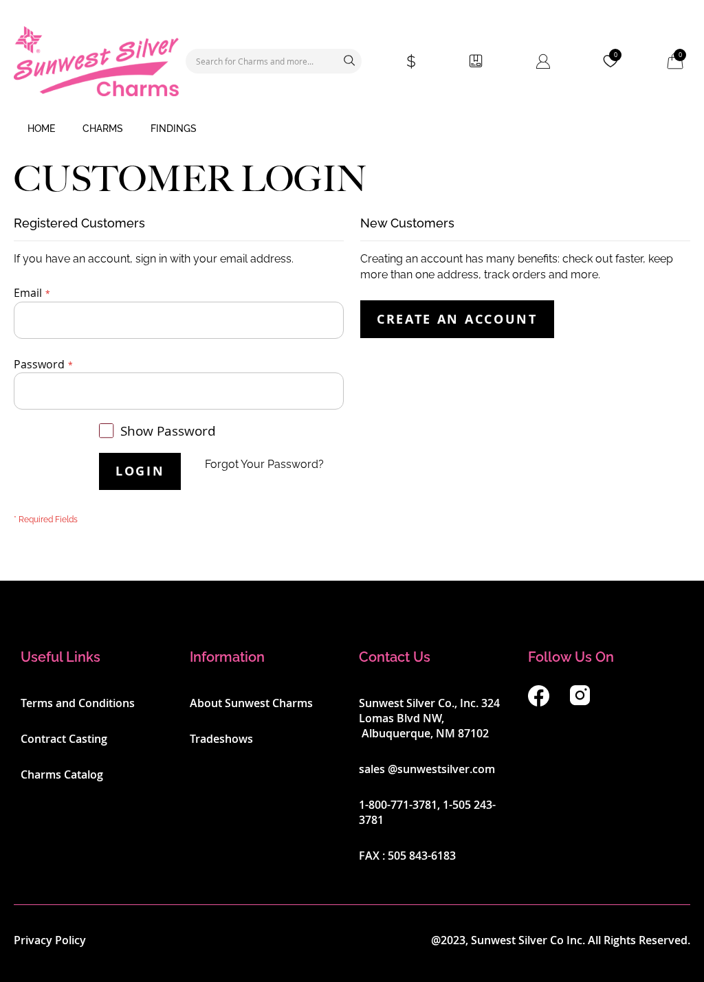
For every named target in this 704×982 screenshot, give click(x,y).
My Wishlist (615, 55)
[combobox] (274, 61)
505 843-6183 (422, 855)
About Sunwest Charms (251, 703)
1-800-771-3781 (398, 804)
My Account (543, 61)
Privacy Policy (50, 940)
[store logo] (96, 61)
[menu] (352, 129)
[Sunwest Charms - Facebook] (538, 702)
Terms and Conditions (78, 703)
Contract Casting (64, 738)
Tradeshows (221, 738)
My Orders (476, 61)
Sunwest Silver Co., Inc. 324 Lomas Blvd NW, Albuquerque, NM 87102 (429, 718)
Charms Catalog (62, 774)
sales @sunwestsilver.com (427, 769)
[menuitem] (41, 129)
